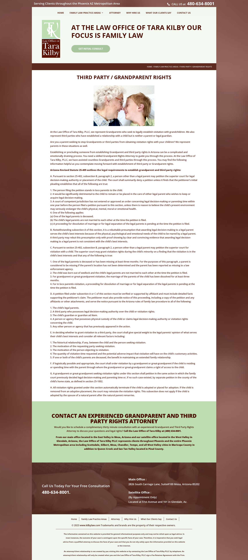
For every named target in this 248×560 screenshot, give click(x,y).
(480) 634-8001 (173, 431)
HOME (60, 12)
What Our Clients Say (151, 519)
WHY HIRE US (133, 12)
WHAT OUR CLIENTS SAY (158, 12)
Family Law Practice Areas (166, 67)
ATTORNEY (115, 12)
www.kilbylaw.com (89, 525)
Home (149, 67)
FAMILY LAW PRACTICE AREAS (85, 12)
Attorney (115, 519)
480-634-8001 (200, 3)
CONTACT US (184, 12)
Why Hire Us (130, 519)
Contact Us (171, 519)
